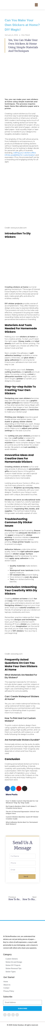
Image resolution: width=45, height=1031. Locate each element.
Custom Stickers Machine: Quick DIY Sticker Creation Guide (22, 818)
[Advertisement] (22, 188)
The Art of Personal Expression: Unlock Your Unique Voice (22, 812)
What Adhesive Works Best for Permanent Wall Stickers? (22, 823)
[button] (36, 5)
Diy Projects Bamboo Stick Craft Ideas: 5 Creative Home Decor (21, 807)
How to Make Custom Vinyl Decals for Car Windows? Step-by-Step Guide (22, 802)
